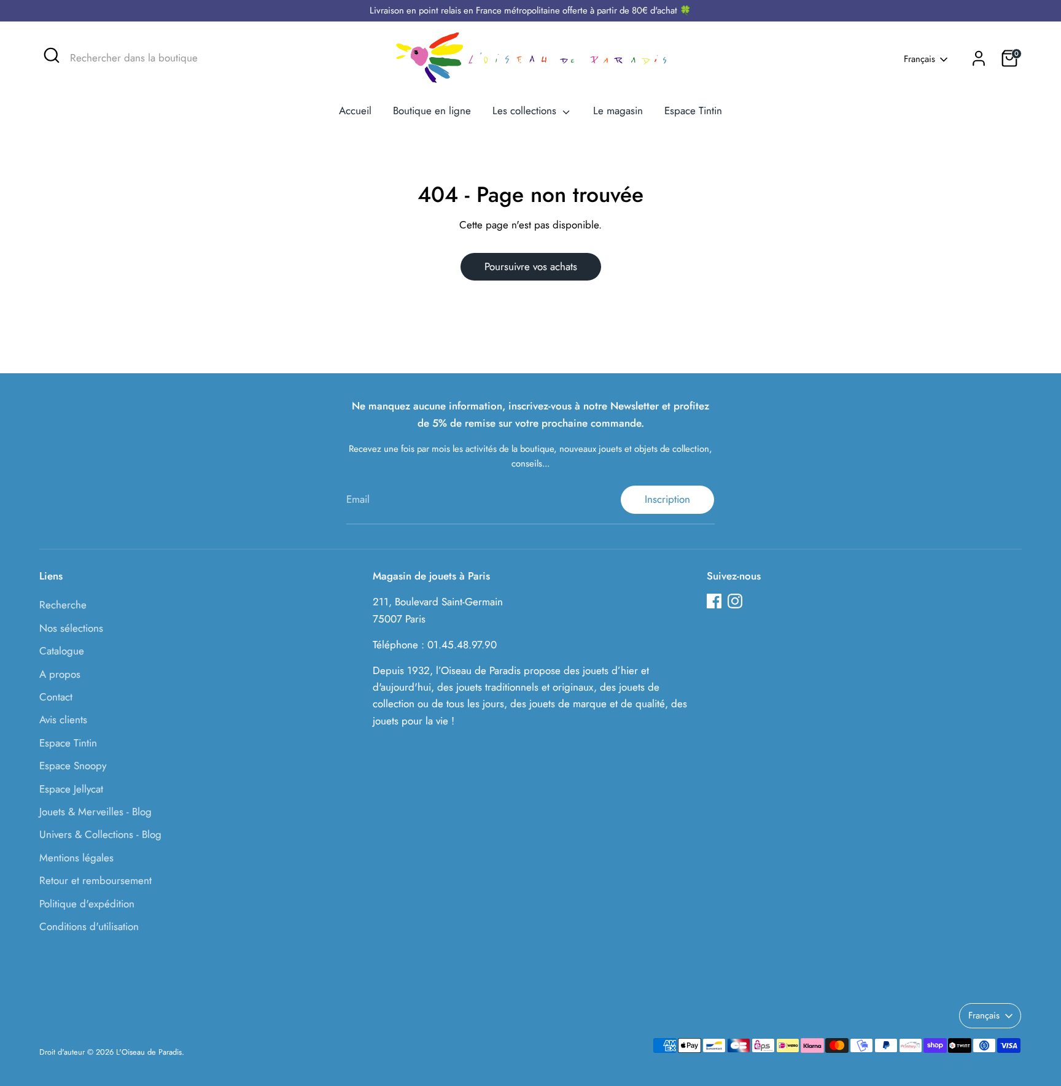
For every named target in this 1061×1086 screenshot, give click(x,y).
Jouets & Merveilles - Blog (95, 811)
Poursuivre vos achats (530, 266)
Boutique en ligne (432, 110)
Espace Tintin (693, 110)
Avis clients (63, 719)
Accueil (355, 110)
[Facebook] (714, 601)
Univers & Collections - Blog (100, 834)
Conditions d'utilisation (89, 926)
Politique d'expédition (86, 903)
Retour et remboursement (95, 880)
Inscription (667, 499)
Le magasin (618, 110)
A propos (59, 674)
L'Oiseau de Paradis (149, 1052)
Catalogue (61, 650)
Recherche (63, 604)
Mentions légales (76, 857)
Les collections (525, 110)
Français (919, 59)
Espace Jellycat (71, 789)
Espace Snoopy (72, 765)
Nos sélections (71, 628)
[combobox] (162, 58)
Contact (55, 696)
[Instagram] (735, 601)
